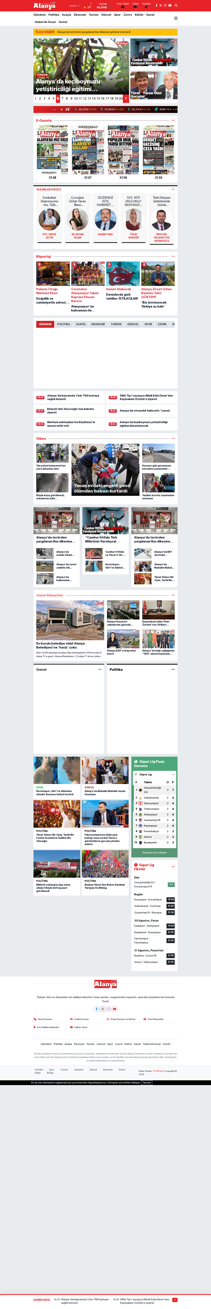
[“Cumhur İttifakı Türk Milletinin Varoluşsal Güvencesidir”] (154, 52)
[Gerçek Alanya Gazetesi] (44, 6)
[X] (102, 1009)
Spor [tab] (148, 324)
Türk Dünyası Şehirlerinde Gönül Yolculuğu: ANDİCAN (161, 201)
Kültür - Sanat (145, 14)
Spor (117, 14)
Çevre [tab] (162, 324)
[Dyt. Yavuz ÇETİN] (49, 219)
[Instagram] (108, 1009)
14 (94, 98)
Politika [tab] (63, 324)
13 (89, 98)
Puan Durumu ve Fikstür (123, 1019)
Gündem (39, 14)
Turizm (93, 14)
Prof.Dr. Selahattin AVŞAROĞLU (161, 237)
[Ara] (176, 6)
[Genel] (99, 669)
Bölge (50, 1073)
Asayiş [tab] (81, 324)
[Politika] (173, 669)
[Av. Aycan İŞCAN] (77, 219)
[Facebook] (96, 1009)
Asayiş (66, 14)
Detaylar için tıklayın (154, 852)
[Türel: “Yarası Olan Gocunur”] (154, 85)
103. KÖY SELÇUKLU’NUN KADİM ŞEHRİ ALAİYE (133, 201)
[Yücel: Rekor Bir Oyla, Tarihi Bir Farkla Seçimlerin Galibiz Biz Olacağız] (56, 814)
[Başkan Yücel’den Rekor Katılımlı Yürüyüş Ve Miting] (105, 864)
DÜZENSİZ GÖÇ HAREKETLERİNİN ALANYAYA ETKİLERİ (105, 201)
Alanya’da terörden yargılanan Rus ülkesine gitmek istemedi (94, 32)
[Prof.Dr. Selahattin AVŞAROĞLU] (162, 219)
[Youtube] (114, 1009)
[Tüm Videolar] (173, 438)
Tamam (146, 1082)
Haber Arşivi (80, 1027)
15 (98, 98)
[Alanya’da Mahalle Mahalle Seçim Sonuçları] (105, 770)
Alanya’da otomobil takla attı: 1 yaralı (145, 410)
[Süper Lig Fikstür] (173, 867)
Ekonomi (80, 14)
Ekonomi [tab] (98, 324)
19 (116, 98)
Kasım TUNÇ (105, 234)
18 (112, 98)
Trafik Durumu (81, 1019)
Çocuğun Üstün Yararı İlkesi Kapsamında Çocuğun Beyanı (77, 201)
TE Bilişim (158, 1071)
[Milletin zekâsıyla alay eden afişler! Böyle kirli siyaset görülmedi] (56, 864)
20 (121, 98)
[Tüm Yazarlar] (173, 189)
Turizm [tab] (116, 324)
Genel (63, 22)
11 (80, 98)
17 (107, 98)
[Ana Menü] (176, 18)
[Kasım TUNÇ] (105, 219)
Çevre (127, 14)
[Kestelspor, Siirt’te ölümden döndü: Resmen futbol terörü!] (56, 770)
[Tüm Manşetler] (173, 595)
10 (76, 98)
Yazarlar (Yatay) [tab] (48, 189)
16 (103, 98)
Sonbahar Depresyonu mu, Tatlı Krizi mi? (49, 201)
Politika (53, 14)
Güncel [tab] (133, 324)
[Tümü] (173, 120)
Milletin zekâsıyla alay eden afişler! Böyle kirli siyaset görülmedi (53, 887)
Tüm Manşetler (156, 1019)
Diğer (38, 1073)
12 (85, 98)
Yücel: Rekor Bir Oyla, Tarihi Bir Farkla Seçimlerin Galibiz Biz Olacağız (55, 837)
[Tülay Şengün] (133, 219)
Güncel (106, 14)
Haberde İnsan (45, 22)
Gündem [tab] (45, 324)
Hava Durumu (45, 1019)
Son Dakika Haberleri (48, 1027)
